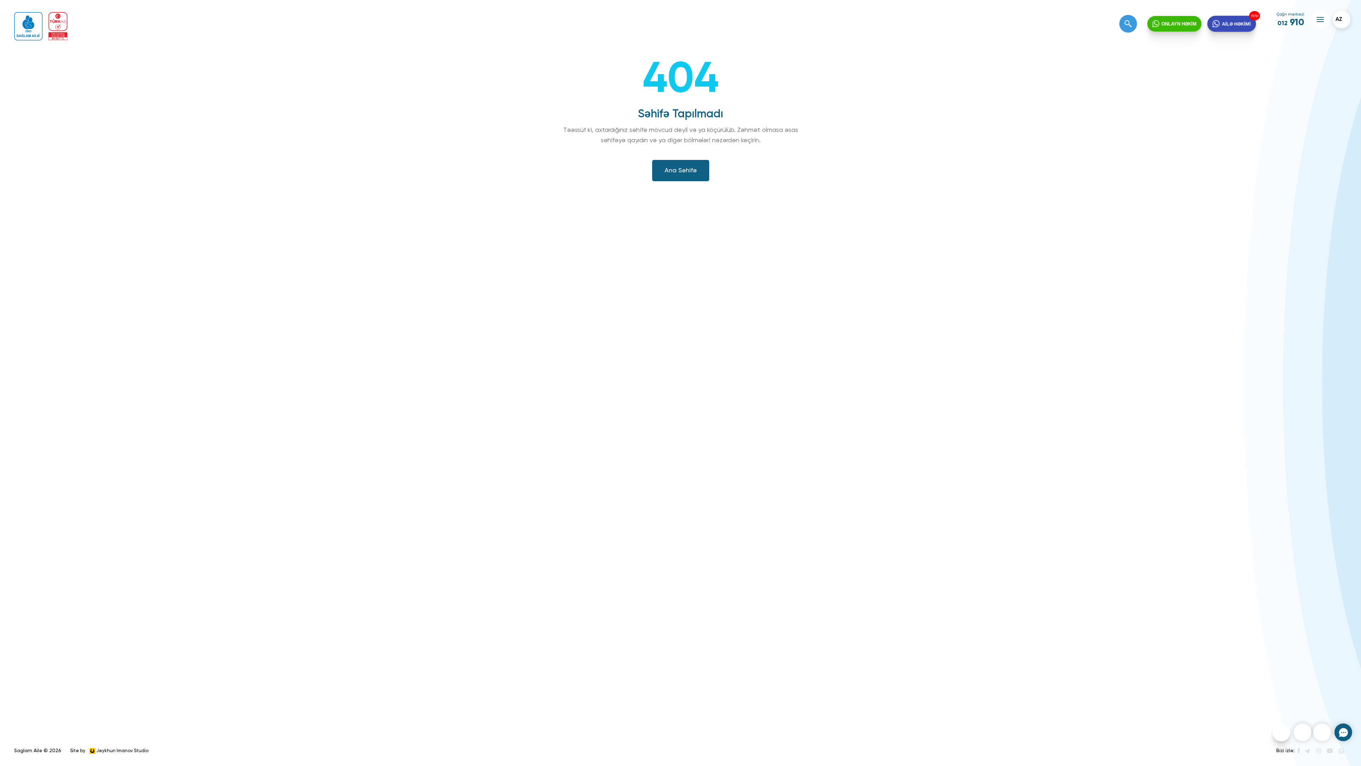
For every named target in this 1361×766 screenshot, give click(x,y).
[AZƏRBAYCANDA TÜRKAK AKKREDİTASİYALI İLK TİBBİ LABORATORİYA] (58, 26)
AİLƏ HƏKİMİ (1236, 24)
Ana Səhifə (681, 170)
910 (1290, 22)
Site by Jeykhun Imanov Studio (109, 750)
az (1338, 19)
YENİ (1255, 15)
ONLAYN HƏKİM (1179, 24)
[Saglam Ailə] (28, 26)
